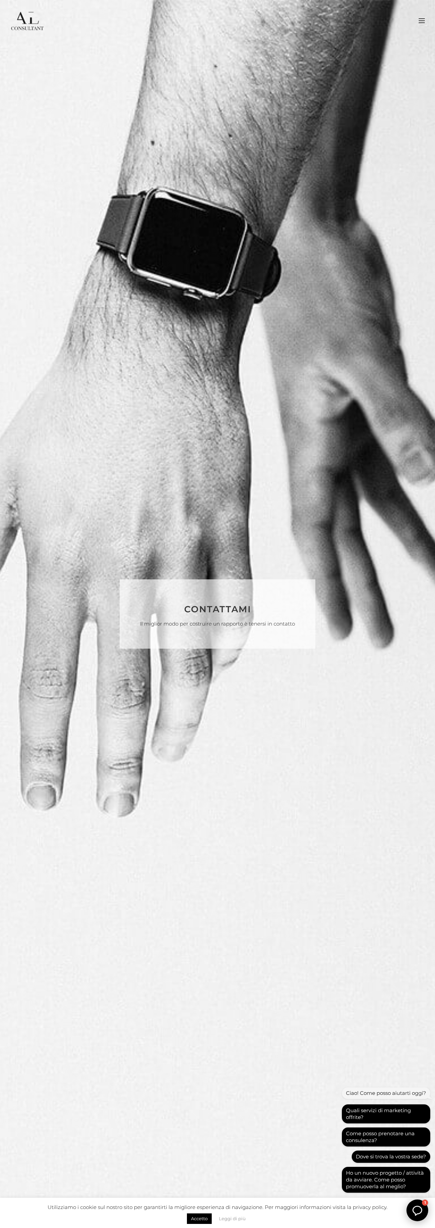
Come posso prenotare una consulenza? (380, 1136)
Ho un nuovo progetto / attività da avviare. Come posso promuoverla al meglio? (385, 1180)
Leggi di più (232, 1218)
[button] (417, 1210)
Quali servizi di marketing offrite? (378, 1113)
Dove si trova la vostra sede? (391, 1156)
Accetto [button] (199, 1218)
